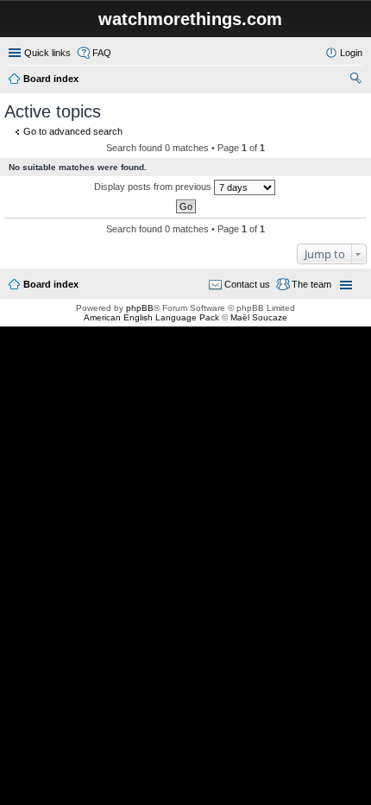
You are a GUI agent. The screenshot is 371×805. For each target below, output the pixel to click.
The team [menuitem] (311, 284)
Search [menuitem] (355, 80)
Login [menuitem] (351, 53)
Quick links (47, 53)
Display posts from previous (154, 186)
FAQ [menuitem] (101, 53)
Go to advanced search (73, 131)
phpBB (140, 308)
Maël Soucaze (258, 317)
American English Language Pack (151, 317)
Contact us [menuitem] (247, 284)
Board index (51, 78)
